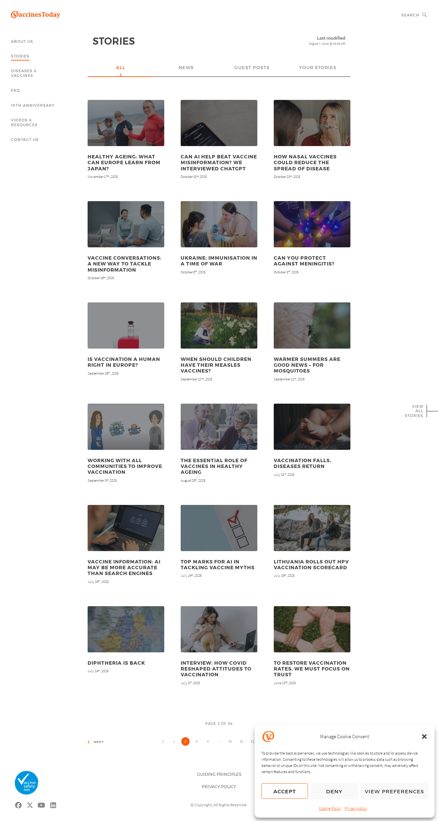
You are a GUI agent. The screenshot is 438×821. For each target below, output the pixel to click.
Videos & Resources (24, 122)
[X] (30, 804)
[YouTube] (42, 804)
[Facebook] (18, 804)
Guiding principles (219, 774)
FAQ (15, 90)
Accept (284, 791)
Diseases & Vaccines (24, 73)
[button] (424, 736)
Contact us (25, 139)
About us (22, 41)
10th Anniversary (33, 105)
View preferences (394, 791)
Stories (20, 56)
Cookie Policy (330, 808)
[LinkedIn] (53, 804)
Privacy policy (356, 808)
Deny (334, 791)
